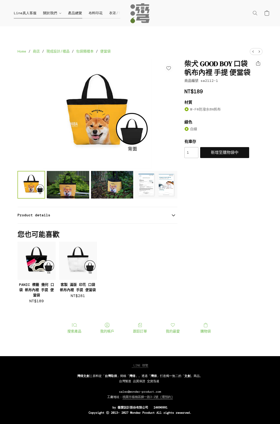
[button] (140, 13)
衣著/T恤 (116, 13)
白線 (193, 129)
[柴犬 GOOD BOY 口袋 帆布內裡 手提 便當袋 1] (68, 185)
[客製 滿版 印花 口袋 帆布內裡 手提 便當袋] (78, 261)
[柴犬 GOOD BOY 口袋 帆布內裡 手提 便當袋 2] (112, 185)
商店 (36, 51)
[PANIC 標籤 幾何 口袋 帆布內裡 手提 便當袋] (36, 261)
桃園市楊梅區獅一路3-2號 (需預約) (147, 397)
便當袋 (105, 51)
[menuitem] (253, 51)
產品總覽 (75, 13)
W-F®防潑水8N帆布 (205, 109)
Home (22, 51)
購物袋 (205, 331)
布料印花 (96, 13)
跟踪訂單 (140, 331)
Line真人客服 (25, 13)
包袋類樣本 (85, 51)
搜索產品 (74, 331)
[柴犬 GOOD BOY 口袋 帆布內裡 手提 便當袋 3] (156, 185)
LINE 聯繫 (140, 365)
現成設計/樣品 (58, 51)
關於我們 (51, 13)
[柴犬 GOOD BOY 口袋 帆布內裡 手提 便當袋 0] (31, 185)
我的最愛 (173, 331)
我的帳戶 (107, 331)
